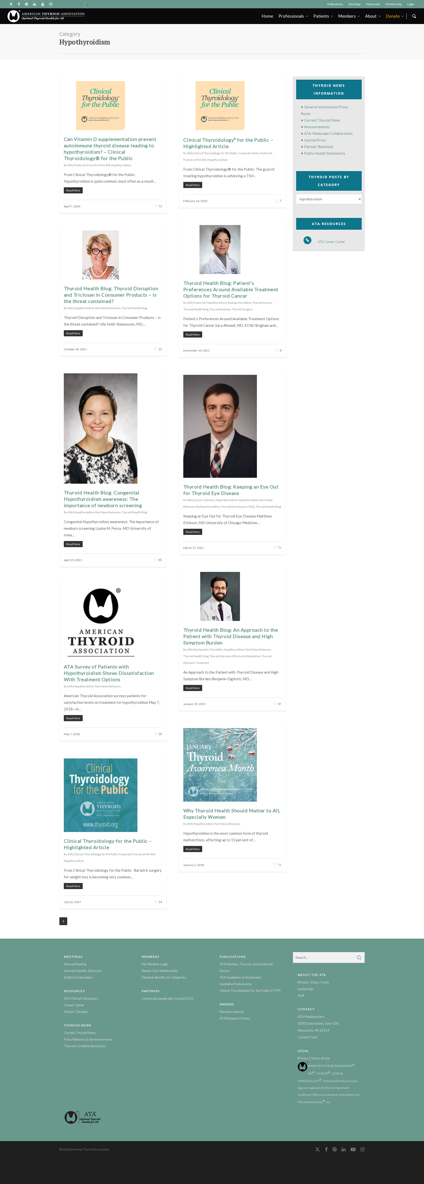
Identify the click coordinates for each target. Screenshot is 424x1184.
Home (267, 16)
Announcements (317, 127)
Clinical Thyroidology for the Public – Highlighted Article (228, 143)
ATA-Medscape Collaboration (328, 133)
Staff (301, 995)
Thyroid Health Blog (196, 309)
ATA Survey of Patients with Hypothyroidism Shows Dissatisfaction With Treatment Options (109, 673)
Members (347, 16)
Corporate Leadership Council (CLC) (167, 998)
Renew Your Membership (160, 971)
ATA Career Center (331, 242)
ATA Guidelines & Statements (241, 977)
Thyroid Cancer (262, 302)
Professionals (291, 16)
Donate (393, 16)
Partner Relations (318, 146)
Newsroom (373, 4)
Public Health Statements (324, 153)
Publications (335, 4)
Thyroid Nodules (220, 309)
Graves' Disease (204, 500)
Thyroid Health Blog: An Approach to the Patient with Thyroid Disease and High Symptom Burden (230, 636)
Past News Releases (108, 308)
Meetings (354, 4)
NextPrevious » (63, 921)
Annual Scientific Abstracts (83, 971)
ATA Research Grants (235, 1018)
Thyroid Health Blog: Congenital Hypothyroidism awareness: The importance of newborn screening (103, 499)
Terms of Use (320, 1058)
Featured (80, 165)
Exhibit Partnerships (78, 977)
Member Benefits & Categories (164, 977)
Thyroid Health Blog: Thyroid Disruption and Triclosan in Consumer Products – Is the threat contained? (111, 294)
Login (410, 4)
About (371, 16)
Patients (321, 16)
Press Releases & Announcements (88, 1039)
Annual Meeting (75, 964)
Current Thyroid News (322, 120)
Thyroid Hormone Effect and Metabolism (235, 656)
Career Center (74, 1005)
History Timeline (76, 1012)
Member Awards (232, 1012)
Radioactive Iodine (239, 302)
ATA (70, 165)
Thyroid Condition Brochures (85, 1046)
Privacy (303, 1058)
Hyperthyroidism (227, 500)
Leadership (305, 989)
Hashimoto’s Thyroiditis (208, 649)
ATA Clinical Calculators (81, 998)
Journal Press (315, 140)
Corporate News (248, 153)
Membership (393, 4)
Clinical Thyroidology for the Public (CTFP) (250, 991)
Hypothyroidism (121, 165)
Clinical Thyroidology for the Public (216, 153)
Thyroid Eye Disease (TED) (238, 506)
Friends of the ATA (98, 165)
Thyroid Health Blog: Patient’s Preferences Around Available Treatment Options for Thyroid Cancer (230, 289)
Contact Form (308, 1037)
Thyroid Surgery (242, 309)
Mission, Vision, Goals (313, 982)
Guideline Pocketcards (236, 984)
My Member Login (155, 964)
